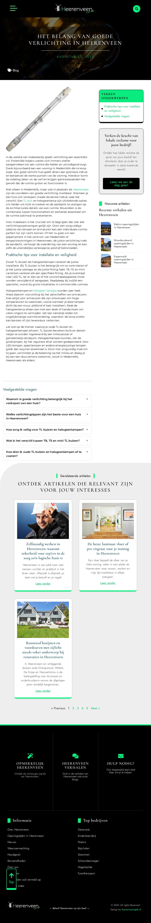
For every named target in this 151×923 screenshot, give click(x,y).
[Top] (11, 875)
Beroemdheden (17, 861)
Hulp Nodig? (121, 763)
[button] (136, 9)
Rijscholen (84, 848)
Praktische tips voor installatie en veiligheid (122, 108)
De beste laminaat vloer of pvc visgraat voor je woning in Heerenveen (108, 548)
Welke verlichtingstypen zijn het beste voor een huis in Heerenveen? (47, 416)
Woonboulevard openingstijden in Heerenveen (123, 243)
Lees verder (43, 583)
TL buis (27, 200)
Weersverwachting (18, 848)
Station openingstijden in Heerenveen (126, 225)
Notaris (82, 842)
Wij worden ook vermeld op (24, 880)
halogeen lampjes (45, 290)
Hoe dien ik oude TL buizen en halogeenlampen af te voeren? (47, 454)
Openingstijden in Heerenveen (26, 836)
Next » (95, 708)
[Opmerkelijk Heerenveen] (30, 756)
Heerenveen (81, 189)
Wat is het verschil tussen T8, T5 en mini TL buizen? (47, 440)
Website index (16, 886)
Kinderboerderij (87, 836)
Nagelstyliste (85, 867)
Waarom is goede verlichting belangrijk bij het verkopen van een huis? (47, 401)
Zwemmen (84, 855)
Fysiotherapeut (86, 873)
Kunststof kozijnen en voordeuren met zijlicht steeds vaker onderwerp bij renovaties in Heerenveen (43, 650)
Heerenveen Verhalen (75, 765)
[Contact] (121, 756)
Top (11, 881)
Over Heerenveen (18, 830)
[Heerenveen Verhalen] (75, 756)
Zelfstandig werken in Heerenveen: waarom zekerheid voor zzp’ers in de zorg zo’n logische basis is (43, 551)
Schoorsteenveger (88, 861)
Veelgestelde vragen (116, 116)
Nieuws (12, 842)
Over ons (13, 867)
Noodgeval (14, 855)
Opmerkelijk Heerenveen (30, 765)
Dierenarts (84, 830)
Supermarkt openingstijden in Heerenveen (123, 260)
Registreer (13, 873)
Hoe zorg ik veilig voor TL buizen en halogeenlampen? (47, 429)
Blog (16, 70)
